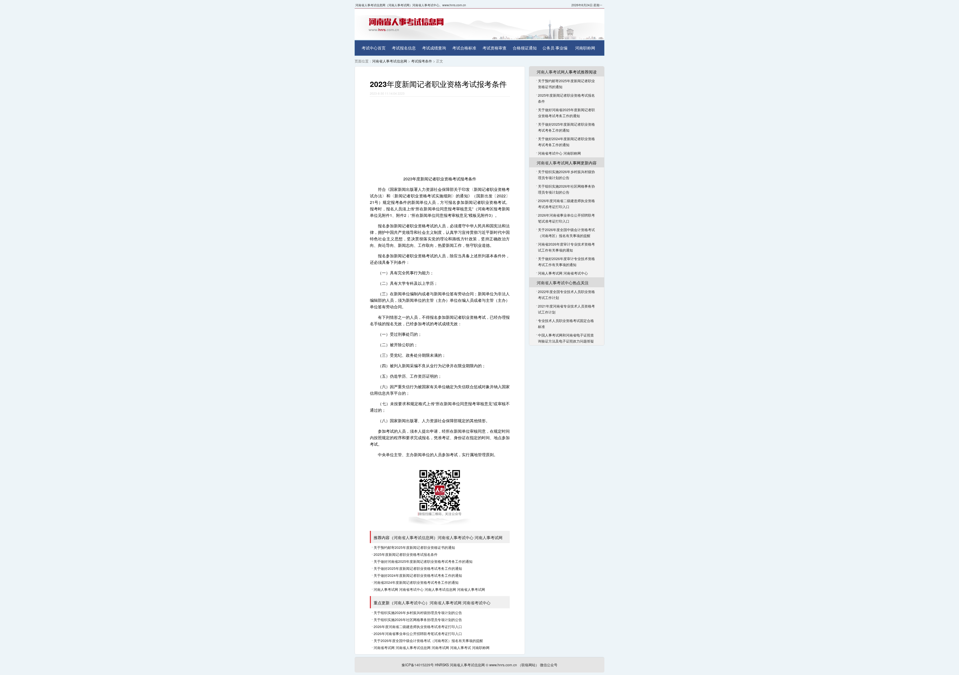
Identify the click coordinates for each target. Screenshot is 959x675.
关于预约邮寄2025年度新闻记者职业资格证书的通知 (414, 547)
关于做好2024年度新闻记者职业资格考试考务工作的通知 (418, 575)
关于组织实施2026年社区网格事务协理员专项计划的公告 (418, 619)
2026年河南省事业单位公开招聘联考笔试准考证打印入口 (418, 633)
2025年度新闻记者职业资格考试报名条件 (406, 554)
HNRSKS (442, 664)
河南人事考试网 (488, 537)
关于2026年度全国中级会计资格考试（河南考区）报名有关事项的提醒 (428, 640)
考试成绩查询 (434, 48)
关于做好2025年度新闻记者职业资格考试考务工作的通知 (418, 568)
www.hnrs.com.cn (503, 664)
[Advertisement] (439, 134)
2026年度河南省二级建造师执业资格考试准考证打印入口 (418, 626)
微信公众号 (548, 664)
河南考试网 (440, 647)
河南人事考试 (460, 647)
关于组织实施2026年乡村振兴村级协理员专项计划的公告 (418, 612)
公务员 (548, 48)
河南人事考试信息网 (440, 589)
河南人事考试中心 (410, 603)
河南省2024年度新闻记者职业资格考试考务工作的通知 (416, 582)
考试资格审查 (494, 48)
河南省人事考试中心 (456, 537)
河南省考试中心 (411, 589)
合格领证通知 (525, 48)
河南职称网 (585, 48)
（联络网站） (528, 664)
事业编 (561, 48)
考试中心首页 (374, 48)
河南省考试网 (384, 647)
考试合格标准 (464, 48)
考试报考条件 (421, 60)
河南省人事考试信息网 (389, 60)
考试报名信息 (404, 48)
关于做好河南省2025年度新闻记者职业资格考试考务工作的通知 (423, 561)
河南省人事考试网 (471, 589)
